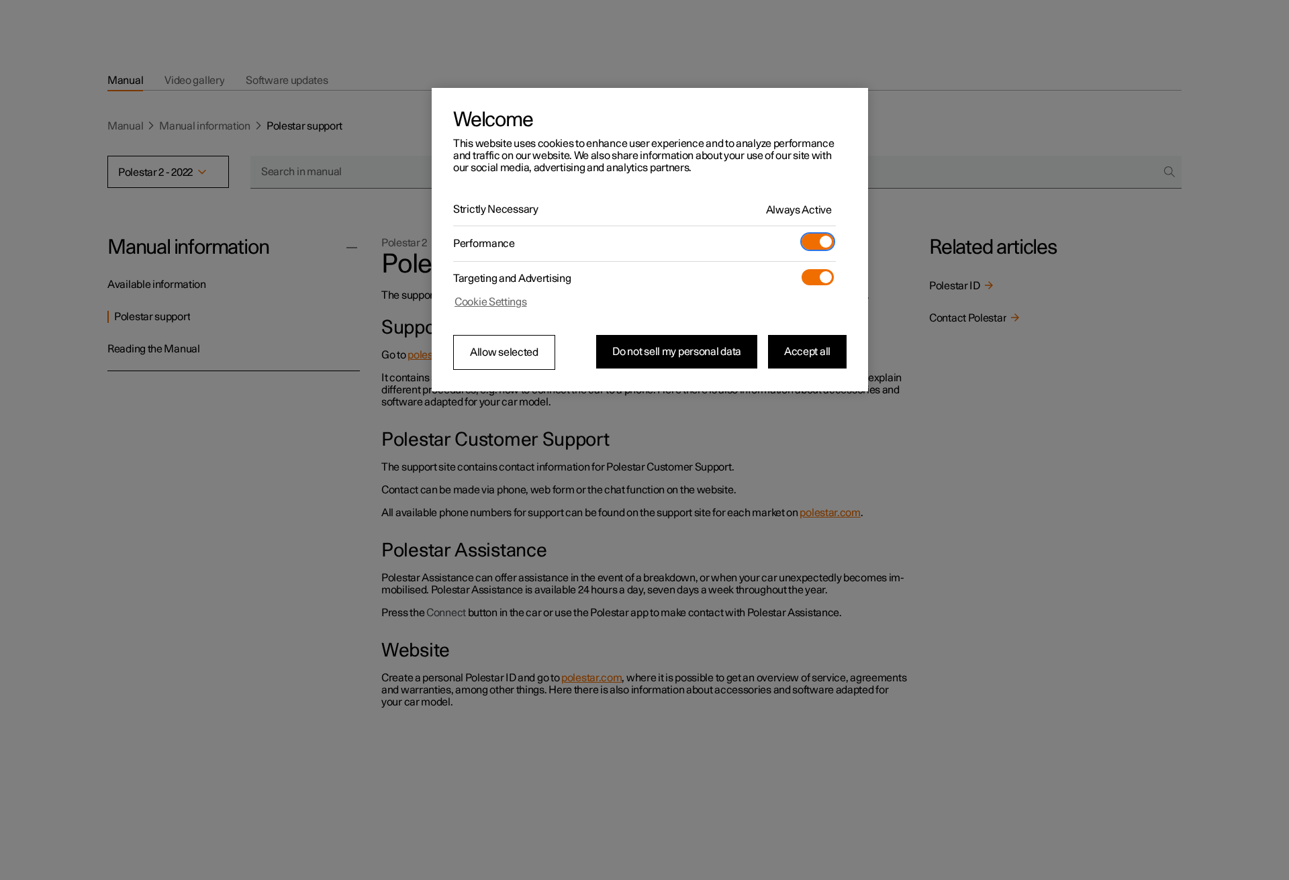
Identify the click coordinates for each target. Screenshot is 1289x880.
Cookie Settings (491, 302)
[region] (650, 239)
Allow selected (504, 352)
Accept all (807, 351)
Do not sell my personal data (676, 351)
